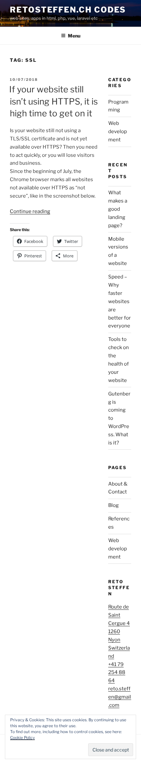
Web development (117, 131)
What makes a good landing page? (117, 209)
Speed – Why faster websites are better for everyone (119, 301)
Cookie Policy (22, 737)
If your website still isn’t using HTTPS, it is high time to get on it (53, 101)
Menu (74, 35)
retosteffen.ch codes (68, 9)
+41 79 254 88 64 (116, 672)
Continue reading (30, 211)
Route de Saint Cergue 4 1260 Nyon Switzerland (119, 631)
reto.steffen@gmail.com (119, 697)
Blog (113, 505)
